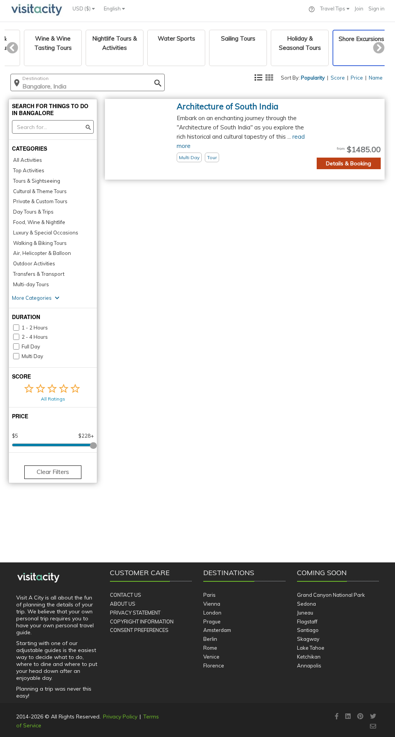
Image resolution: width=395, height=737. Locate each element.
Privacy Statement (135, 613)
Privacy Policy (120, 716)
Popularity (313, 78)
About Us (122, 604)
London (212, 613)
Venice (211, 657)
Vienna (211, 604)
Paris (209, 595)
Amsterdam (217, 630)
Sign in (376, 8)
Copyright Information (142, 621)
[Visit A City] (38, 578)
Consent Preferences (139, 630)
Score (338, 78)
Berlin (210, 639)
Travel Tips (333, 8)
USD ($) (82, 8)
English (113, 8)
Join (358, 8)
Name (376, 78)
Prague (212, 621)
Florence (213, 665)
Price (357, 78)
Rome (210, 648)
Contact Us (125, 595)
